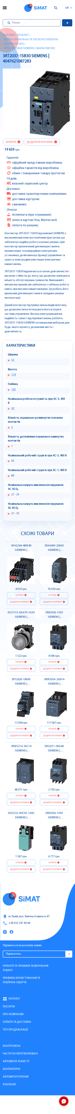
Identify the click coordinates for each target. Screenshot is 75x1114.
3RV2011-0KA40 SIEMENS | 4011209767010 (54, 751)
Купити (11, 142)
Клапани (9, 1084)
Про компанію (13, 1014)
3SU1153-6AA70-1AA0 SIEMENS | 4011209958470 (21, 617)
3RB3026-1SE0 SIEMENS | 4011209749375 (54, 617)
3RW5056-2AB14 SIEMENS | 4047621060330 (54, 684)
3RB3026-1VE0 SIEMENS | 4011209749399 (54, 817)
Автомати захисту (16, 1061)
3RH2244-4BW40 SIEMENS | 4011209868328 (21, 550)
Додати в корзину (40, 142)
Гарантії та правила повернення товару (25, 968)
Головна (9, 35)
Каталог (23, 35)
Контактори (11, 1069)
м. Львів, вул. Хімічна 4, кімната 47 (29, 916)
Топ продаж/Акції (15, 1029)
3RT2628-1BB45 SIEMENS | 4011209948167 (21, 684)
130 (13, 389)
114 (13, 375)
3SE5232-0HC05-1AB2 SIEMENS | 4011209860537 (21, 817)
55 (12, 360)
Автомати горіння (15, 1076)
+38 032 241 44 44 (19, 923)
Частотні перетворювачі (20, 1053)
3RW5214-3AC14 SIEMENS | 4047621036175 (21, 751)
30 (12, 408)
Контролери (11, 1046)
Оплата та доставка (17, 1022)
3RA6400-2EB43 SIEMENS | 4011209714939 (54, 550)
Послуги (9, 1006)
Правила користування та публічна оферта (21, 980)
